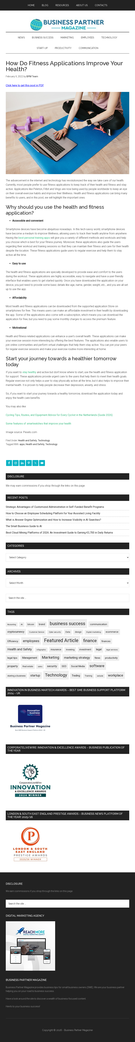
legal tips (12, 657)
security (52, 666)
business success (67, 623)
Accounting (11, 624)
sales (40, 666)
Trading (76, 675)
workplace (115, 675)
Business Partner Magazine (67, 24)
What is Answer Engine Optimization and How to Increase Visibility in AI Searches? (53, 519)
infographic (41, 650)
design (78, 632)
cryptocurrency (15, 631)
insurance (56, 649)
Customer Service (36, 632)
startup (35, 675)
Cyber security (55, 632)
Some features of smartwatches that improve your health (38, 423)
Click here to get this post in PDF (25, 85)
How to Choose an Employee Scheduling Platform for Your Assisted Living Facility (53, 513)
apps (22, 444)
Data (68, 632)
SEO (64, 666)
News (97, 658)
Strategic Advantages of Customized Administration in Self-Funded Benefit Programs (55, 506)
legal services (112, 650)
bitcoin (30, 624)
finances (105, 641)
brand (42, 624)
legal (99, 649)
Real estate (28, 666)
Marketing (50, 657)
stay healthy (29, 372)
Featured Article (61, 640)
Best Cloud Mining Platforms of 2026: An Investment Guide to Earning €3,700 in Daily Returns (59, 532)
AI (22, 624)
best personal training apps (34, 237)
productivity (111, 657)
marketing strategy (77, 658)
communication (98, 624)
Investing (70, 649)
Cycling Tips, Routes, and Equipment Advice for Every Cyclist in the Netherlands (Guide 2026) (59, 415)
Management (29, 657)
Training (88, 676)
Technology (44, 440)
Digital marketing (93, 632)
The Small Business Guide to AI (24, 526)
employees (31, 641)
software (97, 666)
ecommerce (112, 632)
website (100, 676)
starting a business (16, 676)
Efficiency (12, 641)
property (12, 666)
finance (90, 640)
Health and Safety (27, 440)
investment (85, 649)
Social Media (78, 666)
